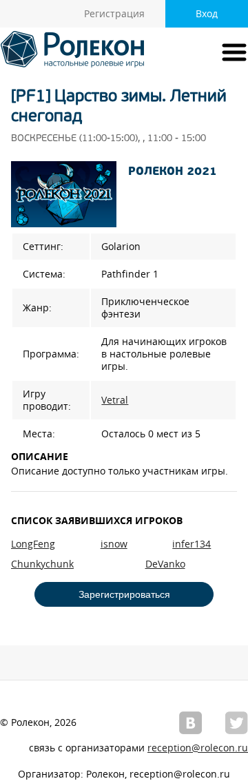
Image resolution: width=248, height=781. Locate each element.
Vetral (114, 400)
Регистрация (114, 14)
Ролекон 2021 (172, 172)
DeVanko (165, 564)
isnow (114, 544)
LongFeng (33, 544)
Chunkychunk (42, 564)
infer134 (191, 544)
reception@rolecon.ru (197, 748)
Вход (207, 14)
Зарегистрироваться (124, 594)
